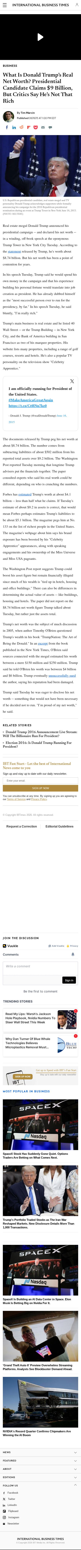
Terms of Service (16, 799)
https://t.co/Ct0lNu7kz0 (28, 406)
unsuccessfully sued (62, 675)
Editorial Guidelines (59, 826)
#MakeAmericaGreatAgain (31, 400)
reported (15, 464)
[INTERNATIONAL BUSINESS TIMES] (41, 5)
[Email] (43, 127)
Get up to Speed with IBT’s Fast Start (56, 1070)
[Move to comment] (50, 127)
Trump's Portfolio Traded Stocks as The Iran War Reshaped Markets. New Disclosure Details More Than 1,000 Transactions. (38, 1223)
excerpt (43, 643)
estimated (24, 494)
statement (14, 251)
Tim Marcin (28, 112)
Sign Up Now (22, 1076)
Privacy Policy (39, 799)
